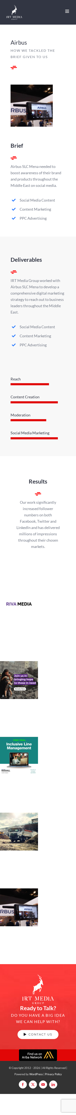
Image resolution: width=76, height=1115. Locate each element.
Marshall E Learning (19, 746)
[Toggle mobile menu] (67, 11)
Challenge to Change (19, 670)
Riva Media (19, 599)
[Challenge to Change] (19, 680)
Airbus (19, 902)
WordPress (36, 1074)
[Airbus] (32, 86)
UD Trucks (19, 826)
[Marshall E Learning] (19, 756)
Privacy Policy (53, 1074)
